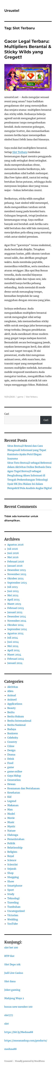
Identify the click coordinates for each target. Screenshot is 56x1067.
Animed (12, 699)
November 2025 (16, 574)
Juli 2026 (12, 548)
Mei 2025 (12, 595)
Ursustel (11, 10)
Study (10, 894)
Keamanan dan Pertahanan (23, 788)
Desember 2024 (16, 616)
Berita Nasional (16, 724)
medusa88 (10, 1049)
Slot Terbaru (32, 397)
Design (11, 750)
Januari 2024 (14, 663)
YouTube (12, 923)
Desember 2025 (16, 569)
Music (10, 822)
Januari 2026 (15, 565)
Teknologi (13, 898)
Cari (6, 413)
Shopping (13, 877)
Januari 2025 (14, 612)
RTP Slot (9, 956)
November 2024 (16, 620)
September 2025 (17, 582)
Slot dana (10, 981)
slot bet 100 (11, 947)
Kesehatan (13, 792)
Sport (10, 889)
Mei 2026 (13, 557)
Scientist (12, 864)
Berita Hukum (15, 716)
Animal (11, 695)
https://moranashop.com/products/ (25, 1040)
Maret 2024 (14, 654)
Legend (11, 801)
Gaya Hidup (14, 775)
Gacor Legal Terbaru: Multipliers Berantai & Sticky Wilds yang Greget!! (27, 49)
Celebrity (12, 737)
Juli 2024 (12, 637)
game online (14, 771)
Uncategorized (16, 911)
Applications (14, 703)
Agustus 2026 (15, 544)
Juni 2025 (13, 591)
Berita (10, 712)
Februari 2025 (15, 608)
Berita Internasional (19, 720)
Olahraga (12, 834)
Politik (11, 843)
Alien (10, 691)
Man (10, 809)
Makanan (13, 805)
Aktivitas (12, 686)
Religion (12, 851)
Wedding (12, 919)
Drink (10, 758)
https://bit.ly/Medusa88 (18, 1032)
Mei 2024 (12, 646)
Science (11, 860)
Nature (11, 830)
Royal (10, 856)
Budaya (11, 729)
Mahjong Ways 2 (14, 998)
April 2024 (13, 650)
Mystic (11, 826)
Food (10, 762)
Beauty (11, 708)
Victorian (12, 915)
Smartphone (14, 885)
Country (12, 741)
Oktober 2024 (15, 624)
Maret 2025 (14, 603)
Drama (11, 754)
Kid (9, 796)
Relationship (14, 847)
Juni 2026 (13, 553)
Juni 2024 (13, 641)
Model (11, 813)
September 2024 (17, 629)
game (20, 397)
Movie (11, 817)
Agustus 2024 (15, 633)
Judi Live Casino (13, 972)
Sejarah (11, 868)
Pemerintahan (15, 839)
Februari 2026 (15, 561)
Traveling (13, 902)
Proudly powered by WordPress (30, 1061)
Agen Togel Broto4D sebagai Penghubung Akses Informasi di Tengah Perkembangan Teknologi (27, 475)
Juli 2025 (12, 586)
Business (12, 733)
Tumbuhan (13, 906)
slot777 (8, 1015)
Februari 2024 (15, 658)
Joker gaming (12, 989)
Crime (10, 746)
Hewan (11, 784)
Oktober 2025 (15, 578)
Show (10, 881)
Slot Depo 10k (12, 964)
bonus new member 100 (18, 1006)
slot (6, 1023)
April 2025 (13, 599)
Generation (14, 779)
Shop (10, 872)
